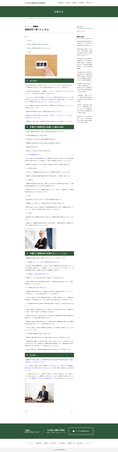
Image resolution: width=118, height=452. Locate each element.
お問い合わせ (80, 443)
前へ (26, 411)
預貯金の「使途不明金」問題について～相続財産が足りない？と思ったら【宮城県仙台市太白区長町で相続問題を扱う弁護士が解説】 (84, 108)
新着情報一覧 (70, 443)
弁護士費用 (62, 443)
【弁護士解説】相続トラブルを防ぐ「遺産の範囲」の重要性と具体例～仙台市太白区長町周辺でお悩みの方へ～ (84, 52)
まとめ (29, 51)
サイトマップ (89, 443)
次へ (72, 411)
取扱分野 (46, 443)
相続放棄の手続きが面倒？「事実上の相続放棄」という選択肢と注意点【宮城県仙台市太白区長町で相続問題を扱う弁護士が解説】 (84, 87)
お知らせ (35, 26)
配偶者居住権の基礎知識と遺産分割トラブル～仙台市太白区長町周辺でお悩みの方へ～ (84, 43)
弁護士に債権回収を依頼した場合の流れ (38, 44)
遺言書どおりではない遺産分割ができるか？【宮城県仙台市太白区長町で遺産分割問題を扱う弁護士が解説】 (84, 119)
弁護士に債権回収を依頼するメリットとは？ (39, 48)
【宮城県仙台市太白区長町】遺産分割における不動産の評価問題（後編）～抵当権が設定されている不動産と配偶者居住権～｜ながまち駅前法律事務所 (84, 63)
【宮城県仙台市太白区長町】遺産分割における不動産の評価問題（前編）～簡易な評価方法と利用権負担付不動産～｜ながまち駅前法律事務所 (84, 76)
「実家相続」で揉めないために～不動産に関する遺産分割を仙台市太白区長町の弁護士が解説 (84, 98)
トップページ (30, 443)
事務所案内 (39, 443)
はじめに (29, 40)
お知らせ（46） (81, 31)
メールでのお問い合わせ (81, 431)
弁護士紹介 (54, 443)
